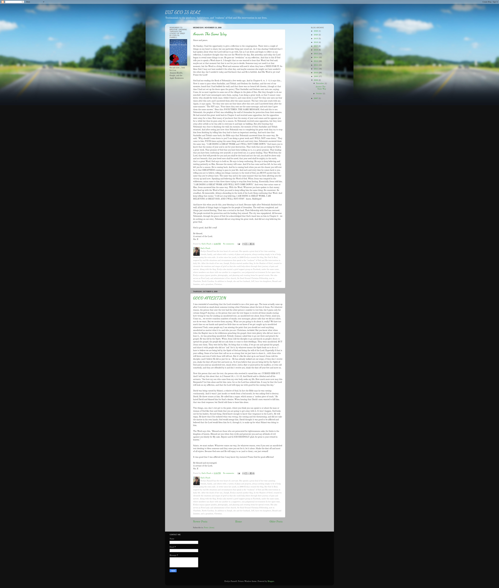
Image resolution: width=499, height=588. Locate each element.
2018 (316, 42)
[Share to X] (248, 244)
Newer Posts (200, 522)
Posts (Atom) (209, 528)
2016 (316, 50)
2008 (316, 80)
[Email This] (243, 244)
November (320, 83)
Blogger (271, 581)
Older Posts (276, 522)
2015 (316, 54)
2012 (316, 65)
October (319, 94)
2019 (316, 39)
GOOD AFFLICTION (209, 298)
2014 (316, 57)
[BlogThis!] (246, 244)
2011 (316, 69)
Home (238, 522)
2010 (316, 73)
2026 (316, 31)
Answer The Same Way (210, 33)
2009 (316, 76)
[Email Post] (239, 244)
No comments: (229, 244)
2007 (316, 98)
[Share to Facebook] (251, 244)
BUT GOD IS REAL (183, 12)
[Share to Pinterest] (253, 244)
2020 (316, 35)
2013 (316, 61)
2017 (316, 46)
